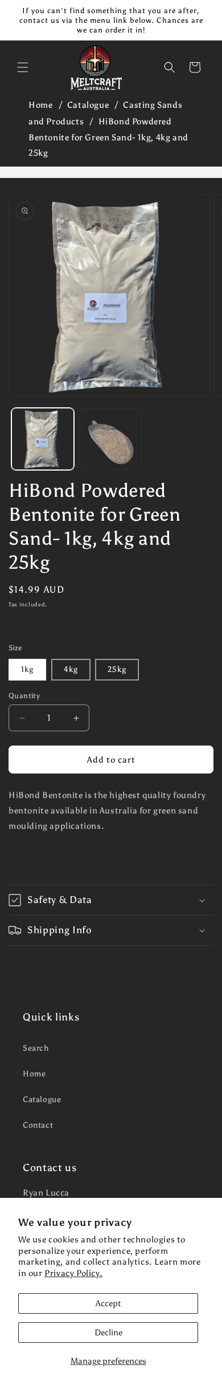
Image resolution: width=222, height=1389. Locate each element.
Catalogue (88, 105)
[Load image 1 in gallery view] (42, 439)
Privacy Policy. (73, 1273)
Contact (38, 1125)
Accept (108, 1303)
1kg (27, 669)
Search (36, 1048)
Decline (108, 1332)
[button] (22, 67)
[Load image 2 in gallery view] (111, 439)
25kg (117, 669)
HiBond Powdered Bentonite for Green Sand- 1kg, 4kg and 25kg (108, 137)
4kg (71, 669)
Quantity (24, 695)
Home (40, 105)
